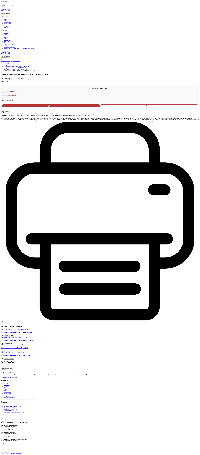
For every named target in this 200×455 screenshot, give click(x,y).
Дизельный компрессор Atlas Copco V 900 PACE (17, 332)
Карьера (6, 35)
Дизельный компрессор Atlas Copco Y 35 (14, 348)
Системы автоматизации (10, 409)
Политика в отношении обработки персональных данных (19, 48)
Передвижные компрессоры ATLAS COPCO (16, 69)
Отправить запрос (9, 335)
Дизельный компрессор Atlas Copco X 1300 (15, 355)
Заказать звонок (5, 13)
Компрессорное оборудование (12, 408)
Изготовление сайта (6, 377)
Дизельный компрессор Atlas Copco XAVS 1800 (17, 340)
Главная (6, 16)
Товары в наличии (9, 410)
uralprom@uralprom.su (10, 95)
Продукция (7, 19)
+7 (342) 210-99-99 (15, 61)
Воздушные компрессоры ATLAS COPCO (15, 68)
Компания (6, 17)
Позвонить (51, 105)
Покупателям (7, 22)
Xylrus (5, 405)
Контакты (6, 26)
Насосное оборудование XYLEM (12, 406)
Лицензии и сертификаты (11, 24)
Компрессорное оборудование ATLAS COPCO (16, 66)
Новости (6, 27)
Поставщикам (7, 23)
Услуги (6, 20)
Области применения (9, 47)
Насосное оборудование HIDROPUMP (14, 412)
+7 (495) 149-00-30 (5, 61)
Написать (150, 105)
